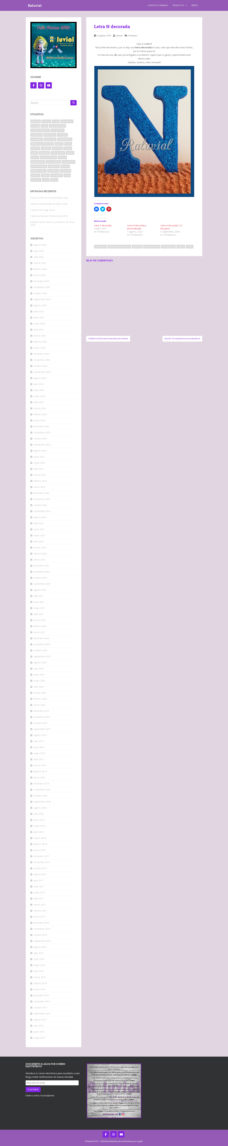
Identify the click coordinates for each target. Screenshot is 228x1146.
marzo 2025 (40, 335)
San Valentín (56, 175)
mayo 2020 (39, 680)
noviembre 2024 (42, 359)
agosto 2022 (40, 517)
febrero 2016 (40, 983)
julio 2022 (39, 523)
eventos (59, 143)
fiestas (68, 143)
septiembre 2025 (42, 299)
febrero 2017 (40, 910)
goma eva (137, 246)
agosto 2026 (40, 244)
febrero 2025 (40, 341)
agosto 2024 (40, 378)
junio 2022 (39, 529)
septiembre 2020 (42, 656)
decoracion (50, 139)
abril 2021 (39, 614)
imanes (70, 152)
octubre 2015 (40, 1007)
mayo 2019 (39, 753)
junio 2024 (39, 390)
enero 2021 (39, 632)
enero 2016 (39, 989)
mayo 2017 (39, 892)
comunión (62, 134)
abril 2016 (39, 971)
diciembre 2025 (41, 281)
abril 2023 (39, 468)
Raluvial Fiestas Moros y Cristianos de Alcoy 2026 (52, 223)
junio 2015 (39, 1031)
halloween (44, 152)
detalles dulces (64, 139)
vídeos (54, 179)
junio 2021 (39, 601)
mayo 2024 (39, 396)
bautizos (46, 121)
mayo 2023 (39, 462)
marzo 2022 (40, 547)
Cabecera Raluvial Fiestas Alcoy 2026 (48, 215)
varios (189, 246)
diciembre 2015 (41, 995)
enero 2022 (39, 559)
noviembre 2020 (42, 644)
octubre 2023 (40, 438)
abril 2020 (39, 686)
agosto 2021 (40, 589)
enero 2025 (39, 347)
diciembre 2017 (41, 856)
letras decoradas (151, 246)
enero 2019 (39, 777)
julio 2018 (39, 813)
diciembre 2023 (41, 426)
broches (35, 125)
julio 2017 (39, 880)
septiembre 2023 (42, 444)
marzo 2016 (40, 977)
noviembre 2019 (42, 716)
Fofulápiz (46, 148)
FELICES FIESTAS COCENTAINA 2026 (49, 197)
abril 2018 (39, 831)
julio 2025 (39, 311)
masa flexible (68, 161)
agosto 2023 (40, 450)
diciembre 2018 (41, 783)
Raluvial (35, 5)
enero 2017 (39, 916)
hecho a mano (57, 152)
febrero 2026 (40, 269)
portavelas (65, 170)
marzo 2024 (40, 408)
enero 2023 (39, 486)
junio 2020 (39, 674)
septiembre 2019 (42, 729)
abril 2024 (39, 402)
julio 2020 (39, 668)
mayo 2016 (39, 965)
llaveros (62, 157)
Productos (178, 5)
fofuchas (35, 148)
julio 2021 (39, 595)
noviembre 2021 (42, 571)
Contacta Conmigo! (158, 5)
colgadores (36, 134)
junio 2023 (39, 456)
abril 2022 (39, 541)
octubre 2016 (40, 934)
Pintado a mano (38, 170)
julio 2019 (39, 741)
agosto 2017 (40, 874)
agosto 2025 (40, 305)
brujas (44, 125)
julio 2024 (39, 384)
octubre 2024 (40, 365)
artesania (35, 121)
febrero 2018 (40, 844)
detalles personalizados (119, 246)
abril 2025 (39, 329)
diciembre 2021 (41, 565)
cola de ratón (57, 130)
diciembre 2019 (41, 710)
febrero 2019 (40, 771)
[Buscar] (73, 102)
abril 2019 (39, 759)
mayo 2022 (39, 535)
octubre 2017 (40, 868)
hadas (34, 152)
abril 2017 (39, 898)
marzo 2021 (40, 620)
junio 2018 (39, 819)
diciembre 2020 (41, 638)
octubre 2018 (40, 795)
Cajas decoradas (57, 125)
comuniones (49, 134)
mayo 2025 (39, 323)
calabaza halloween (40, 130)
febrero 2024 (40, 414)
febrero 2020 (40, 698)
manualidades (168, 246)
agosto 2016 (40, 946)
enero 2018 (39, 850)
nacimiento (54, 166)
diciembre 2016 (41, 922)
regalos (180, 246)
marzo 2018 (40, 838)
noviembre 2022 (42, 499)
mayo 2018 (39, 825)
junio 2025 (39, 317)
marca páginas (53, 161)
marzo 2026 (40, 263)
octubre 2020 (40, 650)
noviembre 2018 (42, 789)
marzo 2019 (40, 765)
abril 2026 (39, 256)
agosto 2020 (40, 662)
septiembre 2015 (42, 1013)
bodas (56, 121)
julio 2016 (39, 953)
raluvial (119, 35)
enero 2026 (39, 275)
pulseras (35, 175)
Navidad (65, 166)
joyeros (34, 157)
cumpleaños (100, 246)
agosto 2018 (40, 807)
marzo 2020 (40, 692)
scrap (67, 175)
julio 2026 (39, 250)
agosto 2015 (40, 1019)
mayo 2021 (39, 608)
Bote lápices (66, 121)
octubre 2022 (40, 505)
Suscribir (33, 1089)
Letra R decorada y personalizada (136, 227)
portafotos (53, 170)
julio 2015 (39, 1025)
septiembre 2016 (42, 940)
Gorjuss (67, 148)
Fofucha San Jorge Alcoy (42, 209)
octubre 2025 (40, 293)
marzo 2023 (40, 474)
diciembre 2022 (41, 493)
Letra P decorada (102, 225)
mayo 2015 (39, 1037)
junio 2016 (39, 959)
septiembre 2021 (42, 583)
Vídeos (194, 5)
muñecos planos (38, 166)
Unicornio (35, 179)
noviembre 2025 (42, 287)
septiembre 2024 (42, 371)
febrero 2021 (40, 626)
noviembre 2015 (42, 1001)
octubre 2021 (40, 577)
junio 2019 (39, 747)
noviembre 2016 (42, 928)
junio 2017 (39, 886)
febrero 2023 (40, 480)
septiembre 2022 (42, 511)
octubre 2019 (40, 723)
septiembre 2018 (42, 801)
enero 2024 (39, 420)
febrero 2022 (40, 553)
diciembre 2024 (41, 353)
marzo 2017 (40, 904)
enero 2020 (39, 704)
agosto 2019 (40, 735)
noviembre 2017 (42, 862)
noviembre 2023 (42, 432)
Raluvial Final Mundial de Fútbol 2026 (48, 203)
